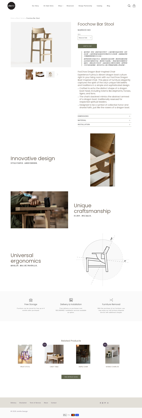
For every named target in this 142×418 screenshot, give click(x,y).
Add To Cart (87, 46)
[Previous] (24, 74)
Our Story (35, 6)
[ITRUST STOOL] (25, 354)
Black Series (20, 18)
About (46, 403)
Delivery (13, 403)
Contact (54, 403)
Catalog (99, 6)
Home (13, 18)
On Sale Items (49, 6)
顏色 (79, 34)
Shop (60, 6)
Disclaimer (23, 403)
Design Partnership (85, 6)
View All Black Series (71, 377)
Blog (108, 6)
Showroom (70, 6)
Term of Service (35, 403)
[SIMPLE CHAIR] (83, 354)
